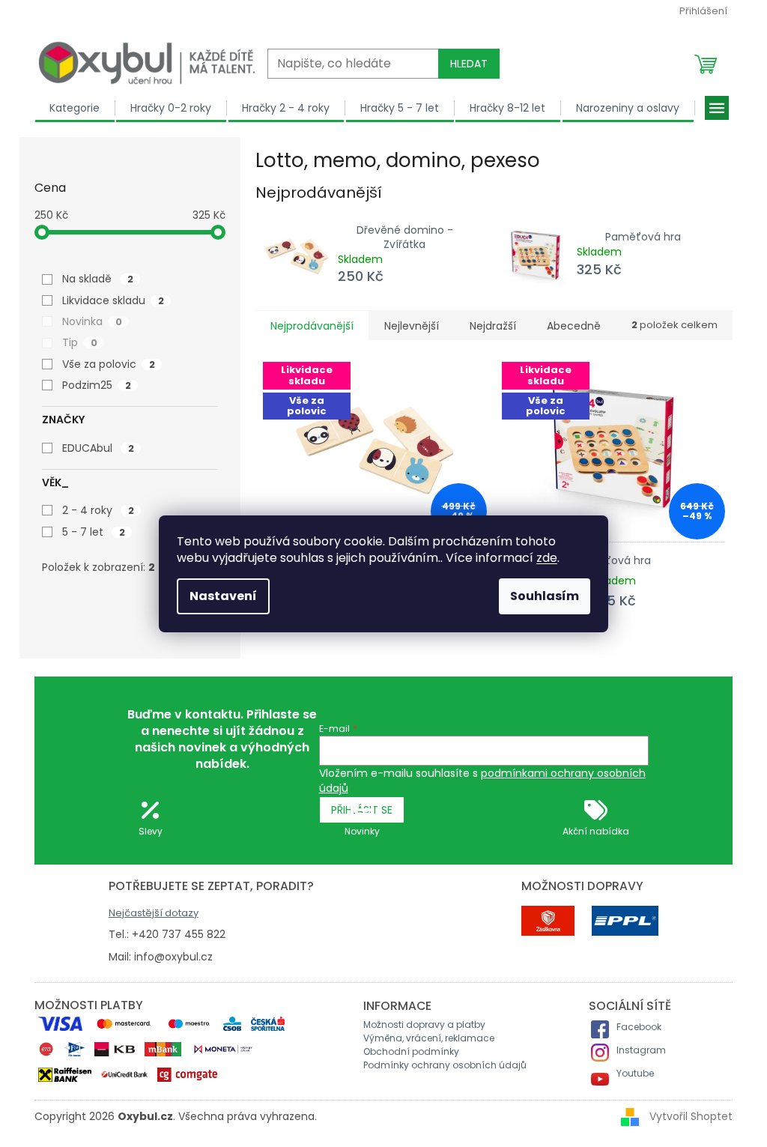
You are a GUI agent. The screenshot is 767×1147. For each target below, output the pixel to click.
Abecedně (574, 325)
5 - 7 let (93, 531)
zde (546, 557)
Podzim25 (96, 385)
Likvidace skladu (113, 300)
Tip (79, 342)
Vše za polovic (108, 364)
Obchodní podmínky (411, 1051)
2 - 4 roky (98, 510)
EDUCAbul (98, 448)
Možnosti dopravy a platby (424, 1024)
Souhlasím (544, 596)
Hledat (469, 63)
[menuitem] (74, 108)
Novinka (92, 321)
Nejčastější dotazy (153, 913)
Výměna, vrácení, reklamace (428, 1038)
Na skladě (97, 278)
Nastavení (223, 596)
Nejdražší (493, 325)
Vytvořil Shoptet (691, 1116)
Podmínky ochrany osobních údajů (445, 1065)
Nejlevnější (411, 325)
